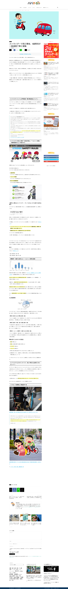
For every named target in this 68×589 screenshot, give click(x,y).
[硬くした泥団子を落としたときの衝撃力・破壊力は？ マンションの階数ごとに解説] (36, 517)
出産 (10, 575)
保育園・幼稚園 (13, 574)
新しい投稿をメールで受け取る (14, 552)
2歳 (15, 568)
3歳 (17, 568)
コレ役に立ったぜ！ (38, 7)
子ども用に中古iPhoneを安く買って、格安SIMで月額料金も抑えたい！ (51, 129)
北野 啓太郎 (17, 502)
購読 (57, 161)
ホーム (10, 10)
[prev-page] (9, 526)
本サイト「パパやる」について (55, 588)
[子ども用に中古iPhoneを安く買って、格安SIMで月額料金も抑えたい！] (51, 121)
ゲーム (20, 569)
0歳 (10, 568)
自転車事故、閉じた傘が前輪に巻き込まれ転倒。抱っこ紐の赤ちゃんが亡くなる (23, 412)
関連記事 (23, 513)
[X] (20, 508)
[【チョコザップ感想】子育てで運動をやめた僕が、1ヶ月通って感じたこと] (14, 517)
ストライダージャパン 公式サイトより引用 (17, 137)
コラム (33, 7)
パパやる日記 (24, 7)
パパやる (38, 505)
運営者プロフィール (45, 7)
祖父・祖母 (11, 580)
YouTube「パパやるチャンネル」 (25, 54)
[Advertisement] (24, 89)
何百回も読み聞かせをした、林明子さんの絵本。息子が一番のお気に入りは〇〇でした (53, 63)
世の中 (17, 571)
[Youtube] (21, 508)
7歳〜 (10, 569)
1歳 (12, 568)
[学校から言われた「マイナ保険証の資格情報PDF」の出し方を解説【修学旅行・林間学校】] (45, 73)
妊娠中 (13, 575)
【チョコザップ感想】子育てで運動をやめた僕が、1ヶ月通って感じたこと (14, 524)
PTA (14, 569)
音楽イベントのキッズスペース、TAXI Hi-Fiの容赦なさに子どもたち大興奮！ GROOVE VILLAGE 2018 (16, 497)
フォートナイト (11, 571)
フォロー (57, 157)
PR (12, 569)
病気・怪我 (15, 484)
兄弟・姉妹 (20, 574)
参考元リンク (15, 250)
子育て (11, 577)
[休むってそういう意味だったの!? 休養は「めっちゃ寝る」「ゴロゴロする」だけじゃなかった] (25, 517)
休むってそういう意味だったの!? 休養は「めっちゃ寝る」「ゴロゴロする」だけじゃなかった (25, 524)
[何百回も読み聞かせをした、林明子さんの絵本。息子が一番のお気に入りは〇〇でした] (45, 63)
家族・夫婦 (19, 577)
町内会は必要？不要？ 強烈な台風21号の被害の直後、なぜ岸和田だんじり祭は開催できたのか (34, 497)
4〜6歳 (12, 484)
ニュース (29, 7)
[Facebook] (16, 508)
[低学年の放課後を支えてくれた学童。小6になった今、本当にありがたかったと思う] (45, 94)
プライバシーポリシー (47, 588)
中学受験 (21, 571)
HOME (20, 7)
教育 (14, 578)
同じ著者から (27, 513)
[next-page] (11, 526)
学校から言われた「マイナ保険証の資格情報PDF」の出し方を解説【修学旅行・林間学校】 (53, 73)
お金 (17, 569)
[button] (57, 7)
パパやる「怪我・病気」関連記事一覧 (17, 466)
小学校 (11, 578)
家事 (15, 577)
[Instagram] (18, 508)
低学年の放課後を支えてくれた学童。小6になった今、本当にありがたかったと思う (53, 94)
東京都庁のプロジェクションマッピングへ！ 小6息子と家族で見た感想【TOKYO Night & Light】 (53, 104)
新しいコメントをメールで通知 (14, 551)
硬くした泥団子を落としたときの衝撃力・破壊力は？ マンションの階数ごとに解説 (36, 524)
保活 (14, 572)
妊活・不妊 (18, 575)
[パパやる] (34, 3)
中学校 (10, 572)
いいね (57, 155)
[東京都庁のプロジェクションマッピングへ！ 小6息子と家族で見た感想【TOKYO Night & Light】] (45, 104)
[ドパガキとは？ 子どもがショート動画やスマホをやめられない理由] (45, 83)
